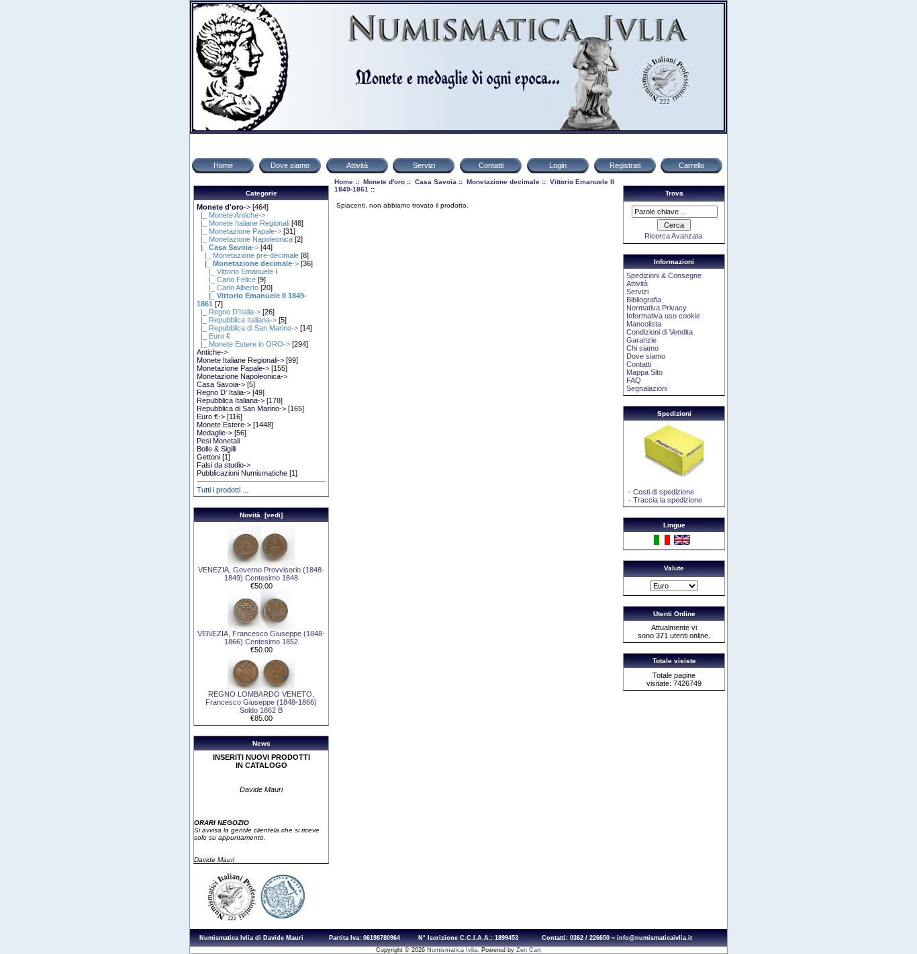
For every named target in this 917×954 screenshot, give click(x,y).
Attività (637, 283)
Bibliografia (643, 300)
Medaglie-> (214, 433)
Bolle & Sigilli (216, 449)
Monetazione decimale (503, 181)
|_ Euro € (213, 336)
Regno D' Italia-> (223, 392)
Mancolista (643, 324)
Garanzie (641, 340)
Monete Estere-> (224, 425)
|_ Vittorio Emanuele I (237, 271)
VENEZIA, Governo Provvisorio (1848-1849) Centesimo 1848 (261, 574)
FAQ (633, 380)
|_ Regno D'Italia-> (228, 312)
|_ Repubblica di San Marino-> (247, 328)
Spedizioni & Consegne (664, 275)
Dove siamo (645, 356)
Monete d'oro (384, 181)
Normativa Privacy (656, 308)
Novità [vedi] (261, 515)
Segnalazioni (646, 388)
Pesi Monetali (218, 441)
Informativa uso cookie (663, 316)
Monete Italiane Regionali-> (240, 360)
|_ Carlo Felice (226, 279)
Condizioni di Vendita (659, 332)
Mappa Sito (644, 372)
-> (223, 207)
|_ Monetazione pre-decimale (248, 255)
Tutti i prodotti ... (222, 490)
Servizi (637, 292)
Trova (674, 193)
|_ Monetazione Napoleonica (245, 239)
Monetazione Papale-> (233, 368)
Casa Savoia (435, 181)
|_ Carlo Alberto (227, 288)
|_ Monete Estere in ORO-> (243, 344)
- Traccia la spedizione (664, 500)
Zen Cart (528, 950)
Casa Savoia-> (221, 384)
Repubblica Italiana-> (230, 400)
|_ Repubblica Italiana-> (237, 320)
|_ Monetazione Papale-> (239, 231)
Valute (674, 568)
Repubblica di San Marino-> (241, 408)
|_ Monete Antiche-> (231, 215)
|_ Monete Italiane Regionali (243, 223)
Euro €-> (211, 417)
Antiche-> (212, 352)
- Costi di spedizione (660, 492)
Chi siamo (642, 348)
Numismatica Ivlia (452, 950)
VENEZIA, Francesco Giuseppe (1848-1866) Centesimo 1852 (261, 638)
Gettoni (208, 457)
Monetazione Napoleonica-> (242, 376)
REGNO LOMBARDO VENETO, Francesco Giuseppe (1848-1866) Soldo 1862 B (261, 702)
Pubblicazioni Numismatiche (242, 473)
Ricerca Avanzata (673, 236)
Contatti (638, 364)
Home (343, 181)
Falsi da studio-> (223, 465)
